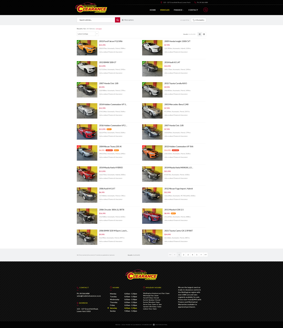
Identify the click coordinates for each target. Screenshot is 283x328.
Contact (193, 10)
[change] (99, 28)
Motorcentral (161, 324)
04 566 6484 (203, 2)
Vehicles (164, 10)
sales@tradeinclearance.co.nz (89, 296)
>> (206, 255)
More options (129, 20)
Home (153, 10)
